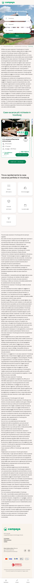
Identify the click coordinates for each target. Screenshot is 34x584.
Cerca (17, 36)
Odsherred (8, 137)
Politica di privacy (7, 540)
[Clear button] (28, 18)
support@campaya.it (9, 535)
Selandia (2, 137)
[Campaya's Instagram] (29, 550)
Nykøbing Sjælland (17, 137)
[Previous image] (4, 138)
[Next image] (29, 138)
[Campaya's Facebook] (25, 550)
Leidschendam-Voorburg (20, 46)
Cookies (5, 541)
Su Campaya (6, 538)
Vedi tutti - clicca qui (17, 162)
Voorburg (30, 46)
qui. (4, 550)
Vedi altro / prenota (22, 154)
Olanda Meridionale (8, 46)
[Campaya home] (8, 2)
